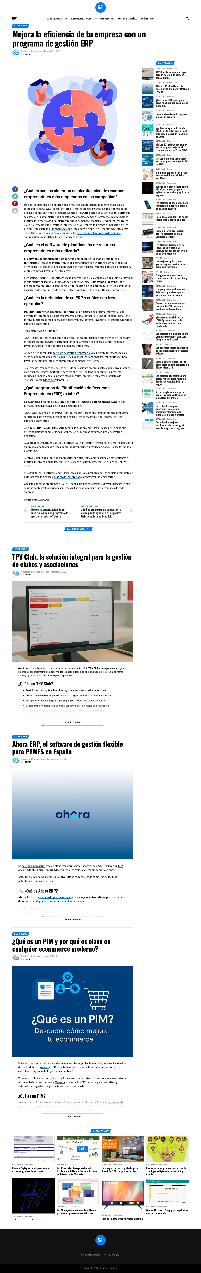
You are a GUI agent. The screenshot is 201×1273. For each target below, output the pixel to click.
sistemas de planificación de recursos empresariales (67, 204)
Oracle (114, 212)
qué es (45, 1067)
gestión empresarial (107, 311)
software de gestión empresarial (72, 352)
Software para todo (104, 18)
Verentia (60, 1082)
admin (28, 54)
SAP (42, 208)
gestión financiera (59, 228)
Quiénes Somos (147, 18)
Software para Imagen (81, 18)
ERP (49, 208)
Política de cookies (113, 1255)
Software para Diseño (57, 18)
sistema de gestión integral (55, 897)
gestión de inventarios (67, 477)
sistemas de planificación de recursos (99, 233)
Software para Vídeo (127, 18)
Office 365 (49, 380)
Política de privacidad (89, 1255)
